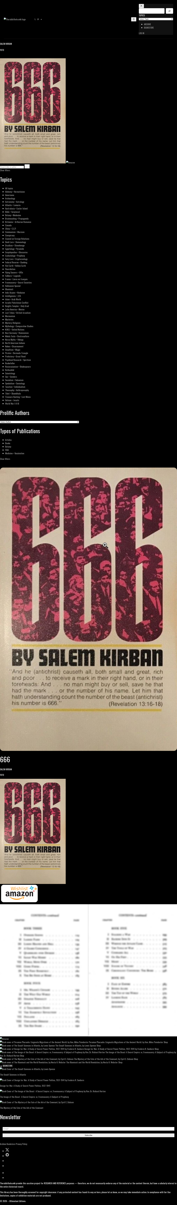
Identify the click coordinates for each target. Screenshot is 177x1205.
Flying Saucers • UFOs (14, 272)
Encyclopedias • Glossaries (16, 252)
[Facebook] (1, 56)
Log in (141, 33)
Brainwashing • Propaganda (17, 218)
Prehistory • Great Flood (15, 356)
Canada (8, 225)
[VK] (7, 56)
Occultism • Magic (12, 349)
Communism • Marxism (14, 232)
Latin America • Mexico (14, 309)
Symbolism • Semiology (15, 383)
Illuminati (9, 289)
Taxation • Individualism (15, 386)
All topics (9, 188)
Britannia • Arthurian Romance (18, 222)
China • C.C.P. (10, 228)
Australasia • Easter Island (16, 208)
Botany (8, 446)
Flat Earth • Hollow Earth (15, 265)
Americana (9, 195)
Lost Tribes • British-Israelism (18, 312)
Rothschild (9, 370)
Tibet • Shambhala (13, 393)
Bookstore (11, 1144)
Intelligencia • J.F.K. (13, 296)
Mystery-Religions (12, 322)
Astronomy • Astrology (14, 201)
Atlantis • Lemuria (12, 205)
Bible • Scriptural (12, 211)
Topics (142, 15)
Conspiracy (10, 235)
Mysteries (9, 319)
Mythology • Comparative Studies (19, 326)
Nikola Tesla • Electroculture (17, 336)
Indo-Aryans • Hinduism (15, 292)
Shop (166, 1042)
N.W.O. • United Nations (14, 329)
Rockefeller (10, 363)
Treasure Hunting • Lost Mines (18, 396)
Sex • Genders (11, 376)
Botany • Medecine (13, 215)
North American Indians (15, 343)
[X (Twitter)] (4, 56)
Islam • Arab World (13, 299)
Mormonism (10, 316)
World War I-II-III (12, 403)
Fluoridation (10, 269)
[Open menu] (133, 19)
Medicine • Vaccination (14, 453)
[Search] (169, 11)
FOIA (7, 450)
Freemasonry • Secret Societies (18, 282)
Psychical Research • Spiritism (18, 359)
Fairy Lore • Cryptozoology (16, 259)
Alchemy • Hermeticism (15, 191)
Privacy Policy (21, 1144)
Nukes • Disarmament (14, 346)
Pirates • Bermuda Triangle (16, 353)
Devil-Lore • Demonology (15, 242)
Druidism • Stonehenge (15, 245)
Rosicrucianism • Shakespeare (18, 366)
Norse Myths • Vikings (14, 339)
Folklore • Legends (13, 275)
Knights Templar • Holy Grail (17, 306)
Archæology (10, 198)
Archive (3, 1144)
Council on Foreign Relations (17, 238)
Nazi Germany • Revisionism (17, 332)
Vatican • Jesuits (12, 400)
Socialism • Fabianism (14, 380)
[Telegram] (10, 56)
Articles (8, 439)
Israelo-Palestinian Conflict (16, 302)
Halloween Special (12, 285)
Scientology (10, 373)
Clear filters (5, 170)
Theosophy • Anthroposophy (17, 390)
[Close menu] (141, 6)
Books (7, 443)
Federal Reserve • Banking (16, 262)
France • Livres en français (16, 279)
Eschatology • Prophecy (15, 255)
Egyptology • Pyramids (14, 248)
